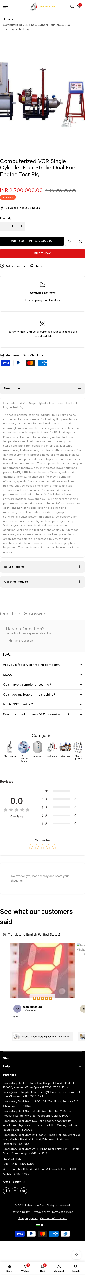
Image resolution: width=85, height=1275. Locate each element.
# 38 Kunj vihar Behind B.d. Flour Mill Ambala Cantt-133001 (40, 1169)
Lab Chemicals (65, 756)
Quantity (6, 218)
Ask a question (15, 266)
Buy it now (42, 253)
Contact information (53, 1218)
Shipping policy (28, 1218)
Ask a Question (23, 640)
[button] (69, 241)
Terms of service (62, 1212)
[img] (16, 810)
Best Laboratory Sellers (23, 758)
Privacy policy (41, 1212)
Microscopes (10, 756)
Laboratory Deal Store (17, 1121)
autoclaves (37, 756)
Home (7, 19)
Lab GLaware (51, 756)
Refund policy (21, 1212)
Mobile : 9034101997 (16, 1174)
